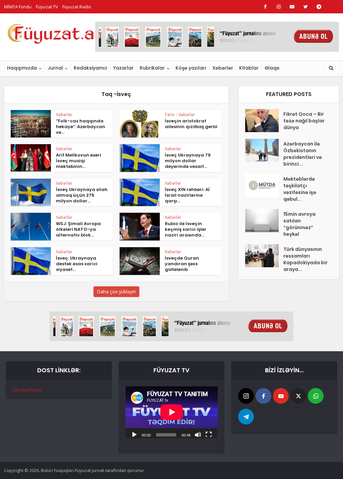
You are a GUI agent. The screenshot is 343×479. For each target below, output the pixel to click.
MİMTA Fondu (17, 7)
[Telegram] (246, 416)
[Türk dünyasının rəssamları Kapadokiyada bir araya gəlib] (264, 255)
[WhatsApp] (316, 396)
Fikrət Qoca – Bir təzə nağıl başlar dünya (304, 121)
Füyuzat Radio (76, 7)
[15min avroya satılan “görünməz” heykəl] (264, 220)
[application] (172, 412)
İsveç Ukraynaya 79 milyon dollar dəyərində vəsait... (188, 161)
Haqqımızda (22, 68)
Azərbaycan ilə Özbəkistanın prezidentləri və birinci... (302, 153)
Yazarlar (123, 68)
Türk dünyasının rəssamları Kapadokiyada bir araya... (305, 259)
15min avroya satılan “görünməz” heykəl (299, 224)
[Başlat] (134, 434)
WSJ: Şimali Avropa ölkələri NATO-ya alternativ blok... (78, 229)
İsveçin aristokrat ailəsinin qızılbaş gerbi (191, 124)
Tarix (169, 114)
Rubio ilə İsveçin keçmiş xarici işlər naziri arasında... (185, 229)
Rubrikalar (152, 68)
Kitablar (249, 68)
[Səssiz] (198, 434)
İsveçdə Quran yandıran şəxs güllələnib (182, 264)
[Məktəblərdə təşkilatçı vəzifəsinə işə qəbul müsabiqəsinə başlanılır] (264, 185)
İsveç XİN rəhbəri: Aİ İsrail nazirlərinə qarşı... (187, 195)
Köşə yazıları (191, 68)
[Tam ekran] (208, 434)
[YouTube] (281, 396)
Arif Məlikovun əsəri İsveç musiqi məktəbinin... (78, 161)
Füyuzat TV (47, 7)
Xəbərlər (222, 68)
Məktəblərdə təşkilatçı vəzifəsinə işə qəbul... (299, 189)
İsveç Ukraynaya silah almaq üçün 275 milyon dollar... (82, 195)
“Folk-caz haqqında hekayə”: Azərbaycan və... (80, 126)
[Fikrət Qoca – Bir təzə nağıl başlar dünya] (264, 120)
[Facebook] (263, 396)
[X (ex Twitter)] (298, 396)
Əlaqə (272, 68)
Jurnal (55, 68)
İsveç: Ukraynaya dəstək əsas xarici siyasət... (76, 264)
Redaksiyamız (90, 68)
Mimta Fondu (27, 390)
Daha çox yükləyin (116, 291)
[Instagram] (246, 396)
